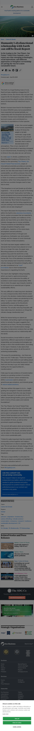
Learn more (5, 714)
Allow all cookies (17, 722)
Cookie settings (17, 726)
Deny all (17, 718)
